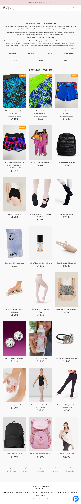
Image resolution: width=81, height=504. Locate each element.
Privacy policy (35, 492)
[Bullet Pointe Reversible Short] (66, 289)
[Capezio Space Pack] (14, 385)
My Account (25, 471)
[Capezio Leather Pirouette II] (66, 243)
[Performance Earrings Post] (14, 338)
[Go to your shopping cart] (73, 8)
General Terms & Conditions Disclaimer (16, 492)
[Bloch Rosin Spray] (40, 338)
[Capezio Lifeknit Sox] (66, 194)
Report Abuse (40, 495)
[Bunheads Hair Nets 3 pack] (14, 243)
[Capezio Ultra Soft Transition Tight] (40, 289)
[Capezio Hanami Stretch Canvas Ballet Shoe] (40, 194)
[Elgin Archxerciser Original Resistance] (14, 289)
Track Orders (41, 471)
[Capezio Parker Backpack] (66, 142)
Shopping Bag (70, 471)
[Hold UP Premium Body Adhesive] (40, 243)
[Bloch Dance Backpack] (14, 434)
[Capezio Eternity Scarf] (66, 434)
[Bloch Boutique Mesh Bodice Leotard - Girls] (40, 385)
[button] (8, 8)
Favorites (55, 471)
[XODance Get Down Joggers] (40, 142)
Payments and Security (48, 492)
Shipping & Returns (63, 492)
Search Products (11, 471)
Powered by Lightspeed (40, 499)
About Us (74, 492)
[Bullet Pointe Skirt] (14, 194)
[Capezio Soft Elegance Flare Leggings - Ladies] (66, 385)
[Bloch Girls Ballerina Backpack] (40, 434)
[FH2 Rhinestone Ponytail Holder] (66, 338)
